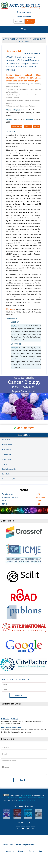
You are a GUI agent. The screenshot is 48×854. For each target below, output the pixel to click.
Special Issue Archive (9, 469)
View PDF (27, 126)
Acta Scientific (27, 795)
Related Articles (16, 126)
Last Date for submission (11, 724)
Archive (4, 464)
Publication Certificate (10, 715)
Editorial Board (7, 444)
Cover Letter (6, 474)
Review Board (6, 449)
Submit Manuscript (24, 16)
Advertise (21, 851)
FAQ (40, 851)
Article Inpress (6, 459)
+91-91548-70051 (25, 428)
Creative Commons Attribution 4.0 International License (24, 798)
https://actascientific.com (26, 800)
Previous (2, 398)
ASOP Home (6, 440)
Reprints (36, 126)
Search (29, 21)
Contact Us (10, 851)
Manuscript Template (9, 479)
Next (46, 398)
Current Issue (6, 454)
